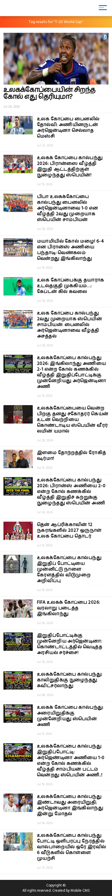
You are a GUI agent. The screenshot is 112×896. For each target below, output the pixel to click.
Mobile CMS (80, 890)
